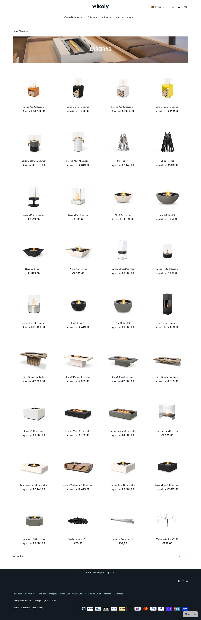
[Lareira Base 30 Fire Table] (167, 466)
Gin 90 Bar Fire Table (34, 377)
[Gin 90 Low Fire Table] (167, 358)
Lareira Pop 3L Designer (33, 107)
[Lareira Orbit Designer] (33, 196)
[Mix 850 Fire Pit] (167, 196)
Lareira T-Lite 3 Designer (167, 269)
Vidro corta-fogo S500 (167, 539)
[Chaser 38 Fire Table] (33, 412)
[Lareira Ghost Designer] (122, 250)
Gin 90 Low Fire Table (167, 377)
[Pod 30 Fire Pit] (78, 304)
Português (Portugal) (43, 601)
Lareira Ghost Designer (123, 269)
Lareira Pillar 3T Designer (78, 161)
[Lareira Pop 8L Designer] (122, 88)
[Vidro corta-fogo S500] (167, 520)
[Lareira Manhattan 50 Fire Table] (78, 466)
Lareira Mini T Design (78, 215)
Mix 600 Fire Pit (123, 215)
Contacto (118, 593)
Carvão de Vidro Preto (78, 539)
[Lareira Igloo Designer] (167, 412)
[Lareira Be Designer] (167, 304)
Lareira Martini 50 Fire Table (33, 485)
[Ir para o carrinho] (185, 7)
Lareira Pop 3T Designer (78, 107)
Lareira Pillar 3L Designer (34, 161)
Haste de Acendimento (123, 539)
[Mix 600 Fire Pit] (122, 196)
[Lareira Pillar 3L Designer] (33, 141)
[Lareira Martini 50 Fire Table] (33, 466)
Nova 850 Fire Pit (78, 269)
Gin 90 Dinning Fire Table (78, 377)
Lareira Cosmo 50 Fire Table (123, 431)
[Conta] (179, 7)
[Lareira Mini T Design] (78, 196)
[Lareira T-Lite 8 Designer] (33, 304)
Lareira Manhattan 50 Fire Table (78, 485)
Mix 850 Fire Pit (167, 215)
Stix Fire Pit (122, 161)
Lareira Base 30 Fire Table (167, 485)
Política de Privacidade (71, 593)
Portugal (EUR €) (20, 601)
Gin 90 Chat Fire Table (123, 377)
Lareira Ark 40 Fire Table (34, 539)
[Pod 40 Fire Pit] (122, 304)
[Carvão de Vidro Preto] (78, 520)
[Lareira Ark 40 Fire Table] (33, 520)
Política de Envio (93, 593)
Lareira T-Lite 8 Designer (34, 323)
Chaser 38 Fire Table (34, 431)
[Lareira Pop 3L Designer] (33, 88)
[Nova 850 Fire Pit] (78, 250)
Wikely (40, 608)
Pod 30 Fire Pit (78, 323)
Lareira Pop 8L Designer (122, 107)
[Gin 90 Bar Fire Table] (33, 358)
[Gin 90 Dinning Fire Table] (78, 358)
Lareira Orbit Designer (34, 215)
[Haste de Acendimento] (122, 520)
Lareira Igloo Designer (167, 431)
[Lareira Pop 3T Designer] (78, 88)
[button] (159, 7)
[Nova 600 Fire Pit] (33, 250)
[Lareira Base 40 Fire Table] (122, 466)
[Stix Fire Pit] (122, 141)
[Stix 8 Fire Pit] (167, 141)
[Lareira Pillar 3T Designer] (78, 141)
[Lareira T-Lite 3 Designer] (167, 250)
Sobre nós (30, 593)
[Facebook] (179, 580)
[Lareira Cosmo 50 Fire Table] (122, 412)
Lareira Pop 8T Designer (167, 107)
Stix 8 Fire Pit (167, 161)
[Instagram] (183, 580)
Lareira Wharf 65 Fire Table (78, 431)
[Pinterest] (187, 580)
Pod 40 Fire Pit (123, 323)
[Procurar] (173, 7)
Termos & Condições (47, 593)
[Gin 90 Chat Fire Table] (122, 358)
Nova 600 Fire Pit (33, 269)
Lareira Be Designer (167, 323)
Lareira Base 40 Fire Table (122, 485)
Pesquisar (17, 593)
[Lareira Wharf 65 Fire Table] (78, 412)
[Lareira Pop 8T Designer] (167, 88)
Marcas (107, 593)
